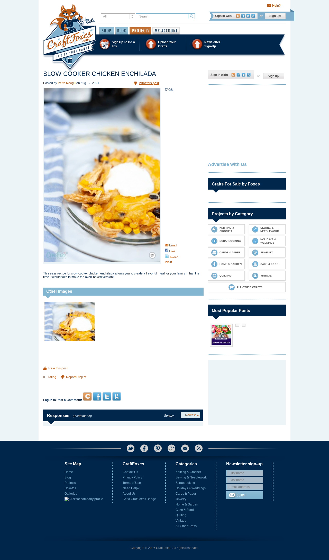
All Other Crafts (186, 526)
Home (69, 472)
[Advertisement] (123, 382)
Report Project (76, 377)
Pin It (168, 262)
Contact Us (130, 472)
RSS (199, 448)
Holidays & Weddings (191, 488)
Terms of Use (132, 483)
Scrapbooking (185, 483)
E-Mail (185, 448)
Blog (68, 477)
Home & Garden (187, 504)
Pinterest (158, 448)
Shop (106, 30)
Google (253, 16)
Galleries (71, 493)
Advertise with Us (227, 164)
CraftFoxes (238, 16)
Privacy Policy (132, 477)
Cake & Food (185, 510)
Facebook (243, 16)
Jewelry (181, 499)
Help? (276, 5)
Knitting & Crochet (188, 472)
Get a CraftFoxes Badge (139, 499)
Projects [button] (140, 30)
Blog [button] (121, 30)
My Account (166, 30)
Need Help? (131, 488)
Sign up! (275, 16)
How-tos (70, 488)
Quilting (181, 515)
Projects (70, 483)
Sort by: (169, 415)
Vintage (181, 520)
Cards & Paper (186, 493)
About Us (129, 493)
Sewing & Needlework (191, 477)
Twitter (248, 16)
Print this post (149, 83)
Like (171, 251)
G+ (171, 448)
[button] (164, 44)
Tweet (173, 257)
